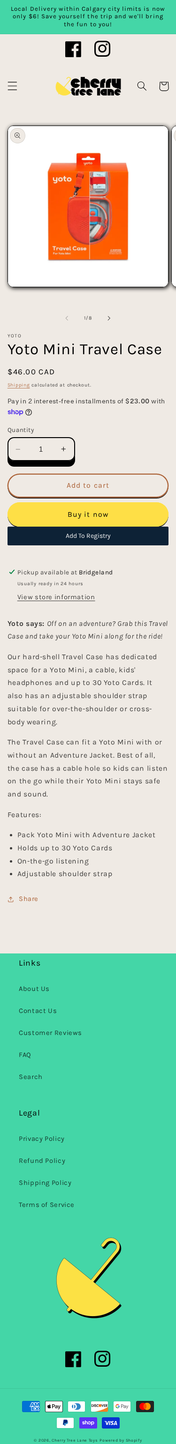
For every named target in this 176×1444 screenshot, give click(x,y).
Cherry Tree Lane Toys (75, 1440)
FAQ (25, 1055)
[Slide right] (109, 318)
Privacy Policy (42, 1139)
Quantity (21, 429)
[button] (12, 86)
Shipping (19, 385)
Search (31, 1077)
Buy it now (88, 514)
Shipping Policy (45, 1183)
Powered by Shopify (120, 1440)
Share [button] (28, 899)
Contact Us (38, 1011)
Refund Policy (42, 1161)
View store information (56, 597)
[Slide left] (66, 318)
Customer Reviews (50, 1033)
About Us (34, 989)
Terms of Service (47, 1205)
